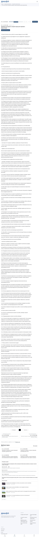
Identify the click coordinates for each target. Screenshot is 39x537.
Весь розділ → (35, 445)
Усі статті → (4, 499)
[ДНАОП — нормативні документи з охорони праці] (5, 1)
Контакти (2, 530)
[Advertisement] (19, 13)
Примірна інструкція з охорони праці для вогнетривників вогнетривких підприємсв (10, 457)
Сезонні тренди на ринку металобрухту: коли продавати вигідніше (17, 487)
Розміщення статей (4, 533)
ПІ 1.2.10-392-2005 (4, 25)
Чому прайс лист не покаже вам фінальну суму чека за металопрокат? (18, 495)
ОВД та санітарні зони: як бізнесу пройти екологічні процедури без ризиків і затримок (20, 491)
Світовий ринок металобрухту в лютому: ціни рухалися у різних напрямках (18, 482)
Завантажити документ (5, 30)
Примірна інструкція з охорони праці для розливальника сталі (28, 451)
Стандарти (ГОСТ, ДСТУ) (24, 514)
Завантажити (35, 21)
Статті (2, 532)
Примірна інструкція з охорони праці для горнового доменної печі (10, 451)
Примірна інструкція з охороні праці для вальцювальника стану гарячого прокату (28, 457)
